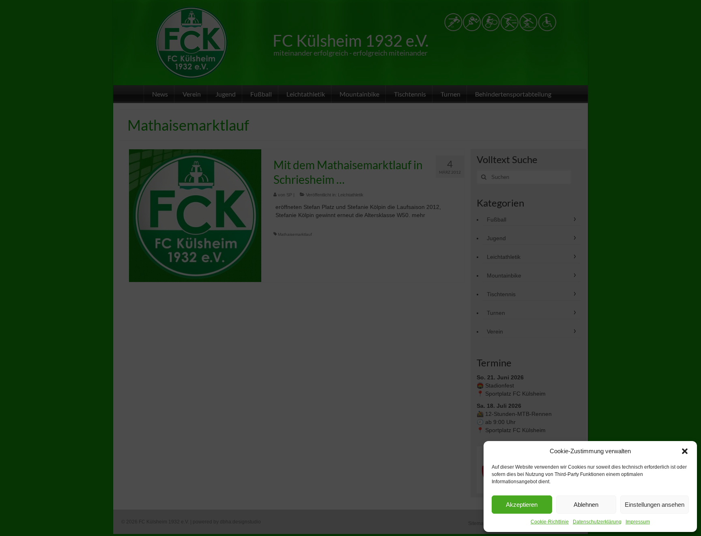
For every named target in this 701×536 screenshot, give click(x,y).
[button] (685, 451)
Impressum (638, 522)
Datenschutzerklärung (597, 522)
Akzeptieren (522, 504)
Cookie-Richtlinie (550, 522)
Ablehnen (586, 504)
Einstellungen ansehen (654, 504)
